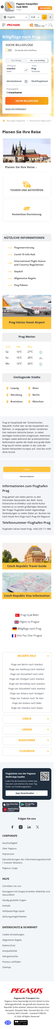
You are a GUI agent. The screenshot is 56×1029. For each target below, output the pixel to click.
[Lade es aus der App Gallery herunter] (10, 809)
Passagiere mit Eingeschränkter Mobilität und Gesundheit (26, 893)
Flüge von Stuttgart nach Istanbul (26, 678)
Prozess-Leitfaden (11, 961)
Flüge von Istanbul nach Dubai (27, 707)
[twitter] (39, 826)
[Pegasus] (13, 25)
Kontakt (6, 905)
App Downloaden (25, 793)
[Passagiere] (27, 93)
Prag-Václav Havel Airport (27, 322)
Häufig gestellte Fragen (14, 900)
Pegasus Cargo (10, 868)
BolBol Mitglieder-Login (39, 25)
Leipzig (14, 388)
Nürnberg (16, 394)
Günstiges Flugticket (16, 120)
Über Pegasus (9, 848)
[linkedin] (31, 826)
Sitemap (6, 967)
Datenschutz (8, 945)
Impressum (8, 853)
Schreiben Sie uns (11, 886)
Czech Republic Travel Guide (27, 566)
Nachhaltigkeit (9, 843)
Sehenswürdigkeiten (27, 476)
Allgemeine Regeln (12, 939)
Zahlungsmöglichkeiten (14, 916)
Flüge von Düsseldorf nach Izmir (27, 674)
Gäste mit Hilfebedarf (15, 109)
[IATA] (7, 1022)
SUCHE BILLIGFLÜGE (27, 100)
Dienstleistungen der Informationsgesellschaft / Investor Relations (26, 861)
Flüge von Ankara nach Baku (27, 703)
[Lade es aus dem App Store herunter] (11, 804)
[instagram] (23, 826)
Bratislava (16, 401)
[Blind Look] (20, 1022)
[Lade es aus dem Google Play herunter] (28, 804)
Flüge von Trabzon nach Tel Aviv (26, 698)
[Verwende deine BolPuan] (9, 50)
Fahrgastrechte (10, 956)
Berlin (36, 394)
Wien (35, 388)
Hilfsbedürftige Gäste (13, 911)
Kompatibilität (9, 950)
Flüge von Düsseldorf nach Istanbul (26, 688)
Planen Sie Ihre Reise (21, 167)
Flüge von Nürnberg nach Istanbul (27, 683)
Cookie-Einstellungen (13, 934)
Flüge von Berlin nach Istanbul (27, 664)
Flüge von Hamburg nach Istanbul (26, 669)
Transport (26, 469)
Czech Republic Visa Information (27, 595)
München (38, 401)
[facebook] (14, 826)
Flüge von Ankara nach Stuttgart (27, 693)
